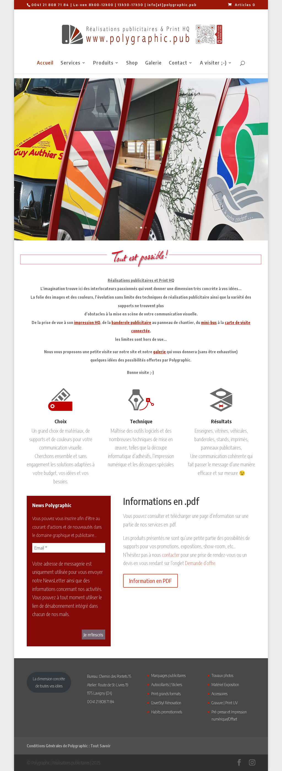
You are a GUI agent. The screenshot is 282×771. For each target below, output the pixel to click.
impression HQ (87, 322)
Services (70, 63)
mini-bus (209, 322)
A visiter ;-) (213, 63)
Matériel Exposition (225, 684)
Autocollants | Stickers (166, 684)
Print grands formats (166, 693)
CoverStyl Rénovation (166, 702)
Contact (178, 63)
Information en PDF (150, 580)
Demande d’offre (200, 563)
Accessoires (219, 693)
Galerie (153, 63)
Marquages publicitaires (168, 675)
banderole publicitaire (131, 322)
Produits (103, 63)
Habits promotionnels (166, 711)
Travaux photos (222, 675)
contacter (171, 555)
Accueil (45, 63)
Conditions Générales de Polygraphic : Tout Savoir (69, 745)
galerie (159, 351)
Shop (132, 63)
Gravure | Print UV (225, 702)
